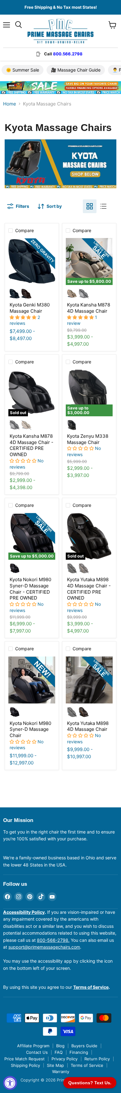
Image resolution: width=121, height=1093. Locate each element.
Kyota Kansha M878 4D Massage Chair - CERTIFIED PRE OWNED (31, 445)
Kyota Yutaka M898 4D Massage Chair (88, 726)
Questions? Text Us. (89, 1082)
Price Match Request (24, 1058)
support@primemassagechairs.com (44, 947)
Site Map (55, 1065)
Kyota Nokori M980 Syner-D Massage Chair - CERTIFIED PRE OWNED (30, 589)
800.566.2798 (68, 53)
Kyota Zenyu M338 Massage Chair (87, 439)
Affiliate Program (33, 1045)
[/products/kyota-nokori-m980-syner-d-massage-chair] (31, 679)
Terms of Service (87, 1065)
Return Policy (97, 1058)
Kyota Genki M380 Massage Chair (30, 308)
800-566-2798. (53, 940)
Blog (60, 1045)
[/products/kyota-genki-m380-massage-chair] (31, 261)
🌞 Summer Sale (22, 69)
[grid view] (89, 206)
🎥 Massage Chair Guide (76, 69)
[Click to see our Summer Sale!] (60, 98)
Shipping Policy (25, 1065)
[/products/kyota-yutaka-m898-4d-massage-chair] (89, 679)
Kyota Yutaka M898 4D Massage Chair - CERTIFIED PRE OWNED (89, 589)
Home (9, 103)
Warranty (60, 1071)
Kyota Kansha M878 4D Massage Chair (88, 308)
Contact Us (37, 1052)
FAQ (59, 1052)
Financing (78, 1052)
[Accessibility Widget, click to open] (10, 1083)
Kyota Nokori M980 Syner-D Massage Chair (30, 729)
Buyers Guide (84, 1045)
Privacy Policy (65, 1058)
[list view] (103, 206)
